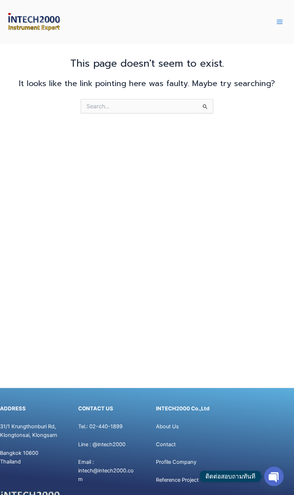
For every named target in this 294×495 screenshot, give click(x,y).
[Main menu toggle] (279, 22)
